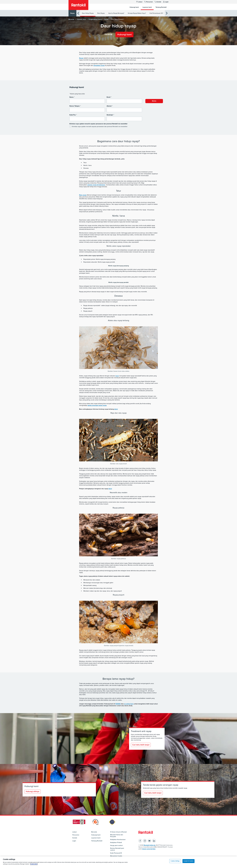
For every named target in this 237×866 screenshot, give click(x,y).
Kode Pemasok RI (116, 853)
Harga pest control (116, 845)
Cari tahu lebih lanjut (140, 745)
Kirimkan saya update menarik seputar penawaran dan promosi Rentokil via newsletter (99, 126)
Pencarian (149, 2)
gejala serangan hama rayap (97, 405)
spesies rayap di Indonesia (96, 185)
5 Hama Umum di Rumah (118, 832)
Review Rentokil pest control (117, 849)
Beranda (71, 19)
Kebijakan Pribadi (116, 842)
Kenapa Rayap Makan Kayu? (137, 13)
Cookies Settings (175, 861)
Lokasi (140, 2)
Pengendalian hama (95, 19)
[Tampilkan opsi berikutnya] (166, 13)
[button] (118, 44)
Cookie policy (33, 864)
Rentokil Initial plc (149, 845)
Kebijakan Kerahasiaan (118, 839)
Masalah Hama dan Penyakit (116, 836)
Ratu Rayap (101, 13)
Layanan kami (81, 19)
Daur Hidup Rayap (88, 13)
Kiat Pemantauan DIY (156, 13)
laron (117, 376)
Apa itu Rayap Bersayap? (116, 13)
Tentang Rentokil (96, 841)
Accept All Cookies (188, 861)
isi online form (128, 704)
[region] (118, 861)
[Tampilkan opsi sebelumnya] (78, 13)
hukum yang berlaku (148, 849)
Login (166, 2)
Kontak (159, 2)
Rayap (72, 13)
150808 (108, 34)
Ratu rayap (82, 195)
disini (116, 409)
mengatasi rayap (99, 65)
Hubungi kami (124, 34)
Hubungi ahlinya (32, 791)
